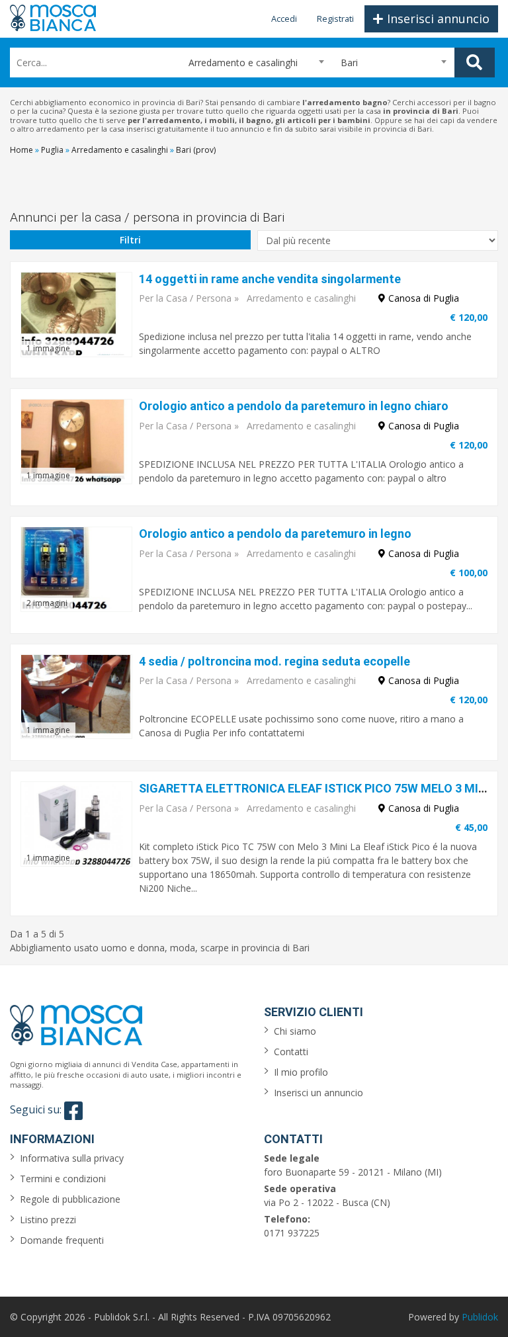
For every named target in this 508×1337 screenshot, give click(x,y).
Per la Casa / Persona (185, 298)
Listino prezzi (48, 1219)
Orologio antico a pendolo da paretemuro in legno (275, 533)
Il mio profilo (301, 1072)
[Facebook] (73, 1110)
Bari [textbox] (349, 62)
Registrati (335, 18)
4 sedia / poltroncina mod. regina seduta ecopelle (274, 661)
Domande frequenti (62, 1240)
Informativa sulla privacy (72, 1158)
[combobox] (251, 62)
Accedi (284, 18)
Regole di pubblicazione (70, 1199)
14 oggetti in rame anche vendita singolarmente (270, 279)
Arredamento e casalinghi (301, 298)
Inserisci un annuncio (318, 1092)
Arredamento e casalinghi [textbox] (238, 62)
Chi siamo (295, 1031)
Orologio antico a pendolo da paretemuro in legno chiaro (293, 406)
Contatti (291, 1051)
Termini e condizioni (63, 1178)
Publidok (480, 1317)
